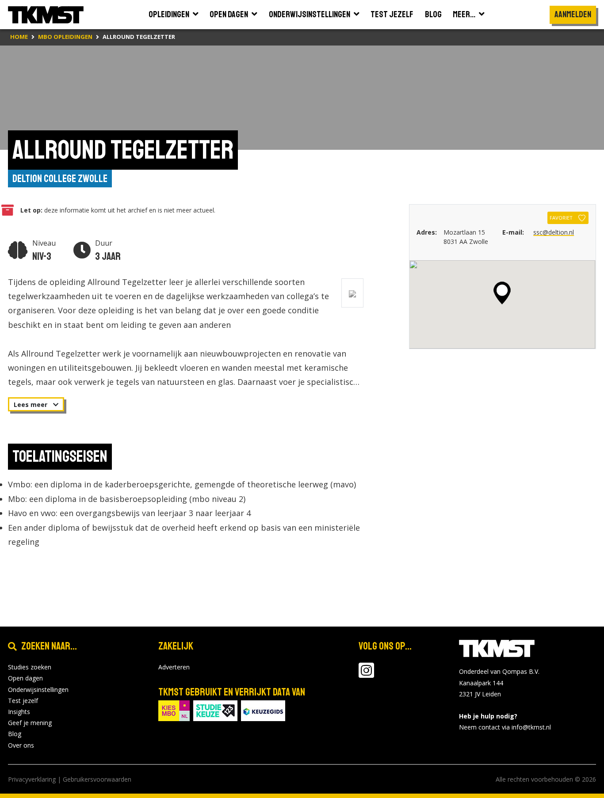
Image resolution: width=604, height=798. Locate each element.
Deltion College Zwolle (59, 178)
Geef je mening (30, 722)
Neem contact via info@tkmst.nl (505, 727)
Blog (14, 734)
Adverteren (174, 667)
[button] (502, 292)
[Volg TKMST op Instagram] (366, 674)
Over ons (21, 745)
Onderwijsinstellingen (38, 689)
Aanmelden (572, 14)
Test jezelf (23, 700)
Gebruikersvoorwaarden (97, 779)
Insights (19, 711)
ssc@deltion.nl (553, 232)
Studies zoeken (29, 667)
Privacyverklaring (32, 779)
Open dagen (25, 678)
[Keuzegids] (263, 710)
